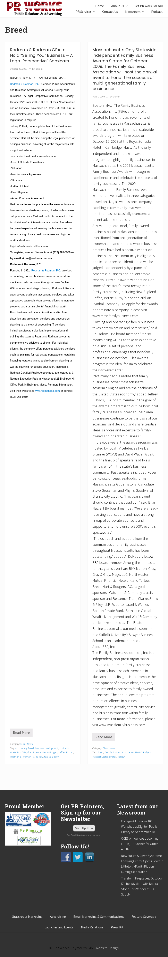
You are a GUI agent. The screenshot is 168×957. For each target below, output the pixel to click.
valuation (54, 756)
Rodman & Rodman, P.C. (25, 84)
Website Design (107, 947)
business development (46, 748)
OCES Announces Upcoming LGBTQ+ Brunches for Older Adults (139, 843)
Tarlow (39, 756)
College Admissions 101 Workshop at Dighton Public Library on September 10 (139, 826)
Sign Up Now (84, 828)
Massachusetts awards (104, 756)
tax (46, 756)
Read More (23, 733)
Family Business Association (119, 752)
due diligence (34, 752)
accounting (21, 748)
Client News (26, 743)
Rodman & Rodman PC (22, 756)
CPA (24, 752)
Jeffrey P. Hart (66, 752)
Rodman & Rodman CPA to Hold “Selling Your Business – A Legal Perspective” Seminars (41, 55)
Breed (31, 748)
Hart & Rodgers (50, 752)
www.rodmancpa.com (47, 390)
